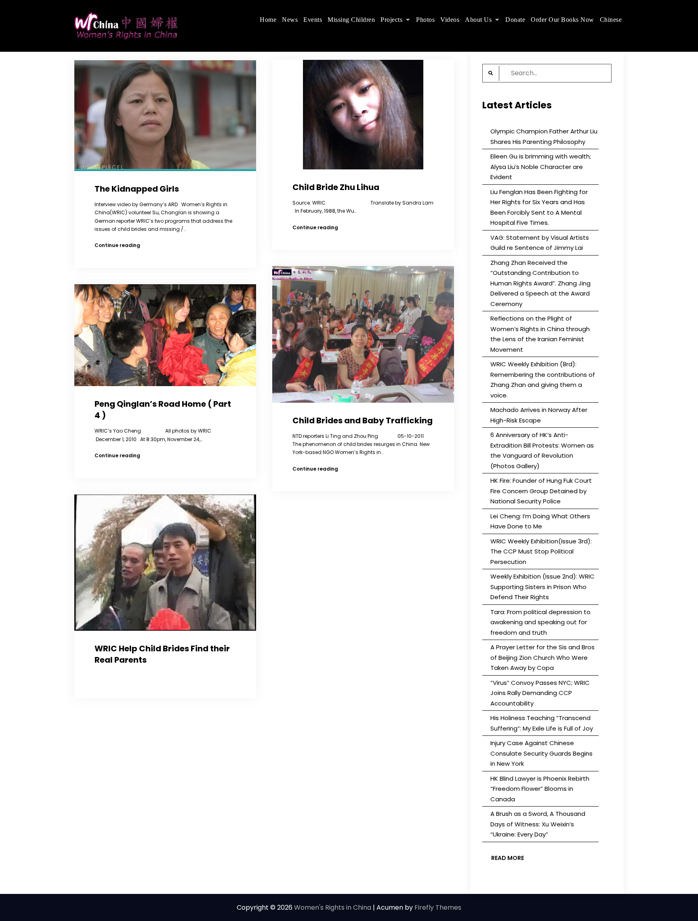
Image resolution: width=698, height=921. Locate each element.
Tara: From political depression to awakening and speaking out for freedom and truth (540, 622)
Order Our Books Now (562, 19)
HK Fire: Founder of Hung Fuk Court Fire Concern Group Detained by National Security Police (541, 490)
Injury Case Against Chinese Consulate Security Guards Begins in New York (541, 753)
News (290, 19)
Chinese (611, 19)
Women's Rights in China (332, 907)
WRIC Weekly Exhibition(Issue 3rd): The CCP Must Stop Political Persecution (541, 551)
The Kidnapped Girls (137, 188)
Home (268, 19)
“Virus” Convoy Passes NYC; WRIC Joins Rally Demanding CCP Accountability (540, 693)
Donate (515, 19)
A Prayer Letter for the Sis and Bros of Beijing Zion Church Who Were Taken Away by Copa (542, 657)
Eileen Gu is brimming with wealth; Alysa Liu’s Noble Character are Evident (540, 166)
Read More (507, 858)
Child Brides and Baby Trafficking (362, 420)
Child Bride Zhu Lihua (335, 187)
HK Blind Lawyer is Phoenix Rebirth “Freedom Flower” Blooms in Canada (539, 788)
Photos (425, 19)
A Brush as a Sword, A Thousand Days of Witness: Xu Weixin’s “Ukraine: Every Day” (537, 824)
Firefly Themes (437, 907)
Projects (391, 19)
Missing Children (351, 19)
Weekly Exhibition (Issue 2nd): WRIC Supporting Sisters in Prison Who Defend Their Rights (542, 586)
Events (312, 19)
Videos (449, 19)
